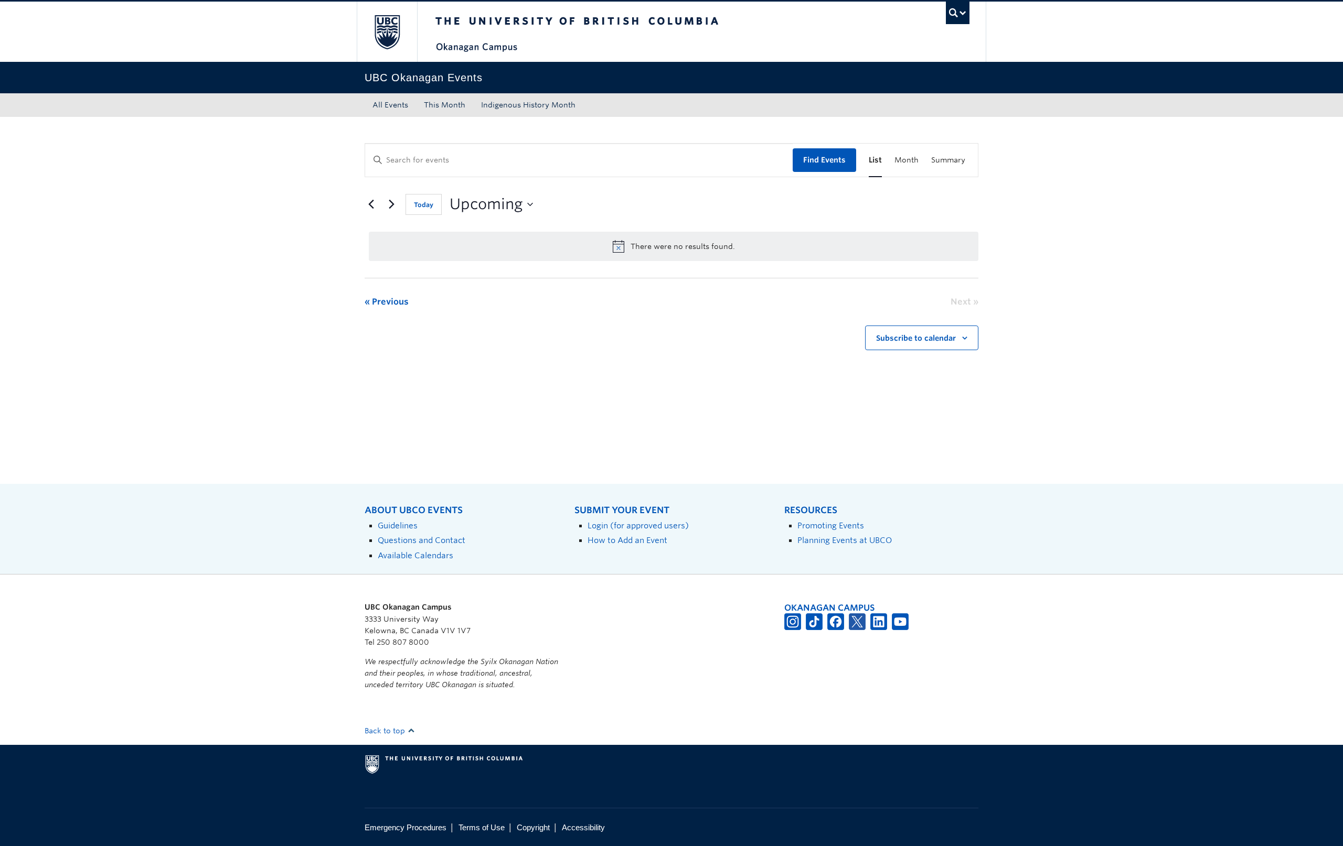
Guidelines (398, 525)
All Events (390, 105)
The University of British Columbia (387, 32)
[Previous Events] (371, 204)
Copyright (533, 827)
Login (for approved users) (638, 525)
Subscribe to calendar (916, 338)
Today (423, 205)
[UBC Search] (957, 13)
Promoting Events (830, 525)
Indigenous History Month (528, 105)
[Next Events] (391, 204)
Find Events (824, 160)
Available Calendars (415, 555)
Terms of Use (482, 827)
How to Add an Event (627, 540)
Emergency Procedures (405, 827)
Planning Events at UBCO (844, 540)
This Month (444, 105)
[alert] (673, 246)
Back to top (386, 730)
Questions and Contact (421, 540)
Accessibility (583, 827)
